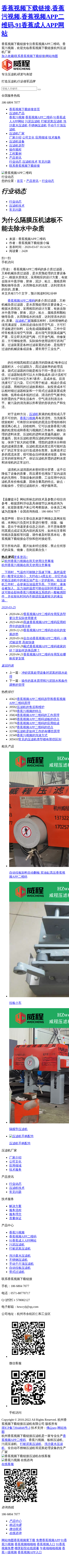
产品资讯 (15, 157)
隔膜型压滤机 (18, 1129)
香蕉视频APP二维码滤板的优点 (38, 719)
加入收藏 (8, 56)
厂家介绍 (15, 137)
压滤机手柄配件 (20, 1143)
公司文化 (28, 137)
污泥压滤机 (32, 121)
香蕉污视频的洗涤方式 (32, 735)
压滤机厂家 (17, 133)
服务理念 (15, 1214)
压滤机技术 (30, 161)
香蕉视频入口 (46, 1544)
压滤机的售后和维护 (30, 707)
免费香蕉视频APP (48, 1540)
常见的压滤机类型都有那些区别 (39, 739)
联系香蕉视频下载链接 (29, 56)
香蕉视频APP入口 (30, 1552)
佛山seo (51, 1427)
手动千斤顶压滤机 (21, 1263)
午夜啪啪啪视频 (50, 1548)
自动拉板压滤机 (20, 1267)
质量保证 (15, 1218)
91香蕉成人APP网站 (22, 1240)
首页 (20, 180)
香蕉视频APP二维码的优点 (35, 727)
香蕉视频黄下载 (24, 1540)
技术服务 (54, 137)
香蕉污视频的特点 (29, 711)
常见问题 (44, 161)
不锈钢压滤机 (37, 125)
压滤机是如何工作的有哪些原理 (38, 731)
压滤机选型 (17, 145)
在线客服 (8, 1464)
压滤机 (33, 414)
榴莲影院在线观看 (27, 1548)
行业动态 (15, 161)
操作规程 (15, 149)
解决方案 (15, 1206)
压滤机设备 (17, 141)
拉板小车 (15, 1002)
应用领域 (41, 137)
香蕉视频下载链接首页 (24, 109)
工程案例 (15, 153)
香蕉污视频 (17, 117)
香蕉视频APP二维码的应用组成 (38, 723)
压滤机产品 (17, 113)
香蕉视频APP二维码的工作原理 (38, 715)
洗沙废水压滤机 (20, 1255)
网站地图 (52, 56)
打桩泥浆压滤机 (51, 121)
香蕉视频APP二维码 (39, 117)
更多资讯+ (21, 557)
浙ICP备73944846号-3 (16, 1427)
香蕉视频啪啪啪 (25, 1544)
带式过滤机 (17, 1271)
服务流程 (15, 1210)
